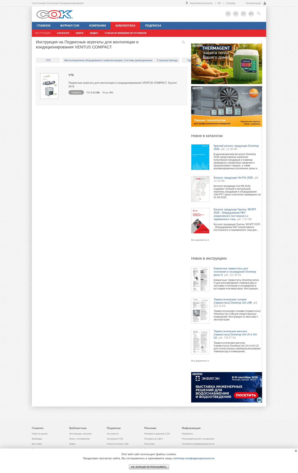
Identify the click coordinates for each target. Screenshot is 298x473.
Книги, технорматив (79, 439)
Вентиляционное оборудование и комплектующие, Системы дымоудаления (108, 60)
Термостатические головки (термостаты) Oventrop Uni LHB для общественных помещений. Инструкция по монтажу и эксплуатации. (237, 315)
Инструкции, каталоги (80, 433)
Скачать (76, 92)
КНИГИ (79, 33)
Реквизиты (187, 433)
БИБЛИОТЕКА (125, 25)
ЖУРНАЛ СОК (69, 25)
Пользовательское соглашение (198, 439)
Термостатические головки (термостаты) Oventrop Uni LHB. (233, 301)
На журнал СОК (115, 439)
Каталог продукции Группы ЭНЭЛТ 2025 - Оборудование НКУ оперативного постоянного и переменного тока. (235, 214)
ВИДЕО (94, 33)
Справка (230, 3)
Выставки (37, 444)
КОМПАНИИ (97, 25)
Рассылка (149, 444)
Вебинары (37, 439)
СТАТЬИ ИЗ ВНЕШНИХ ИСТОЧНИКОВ (125, 33)
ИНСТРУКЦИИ (42, 33)
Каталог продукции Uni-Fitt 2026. (234, 177)
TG (228, 13)
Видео (72, 444)
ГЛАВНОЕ (43, 25)
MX (251, 13)
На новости (113, 433)
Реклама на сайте (153, 439)
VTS (48, 60)
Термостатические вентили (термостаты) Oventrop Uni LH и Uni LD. (235, 334)
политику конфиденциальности (193, 458)
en (219, 3)
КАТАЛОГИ (63, 33)
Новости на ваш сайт (118, 444)
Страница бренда (167, 60)
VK (236, 13)
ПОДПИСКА (153, 25)
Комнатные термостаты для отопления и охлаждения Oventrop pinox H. (235, 271)
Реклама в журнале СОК (157, 433)
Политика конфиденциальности (198, 444)
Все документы (199, 240)
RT (243, 13)
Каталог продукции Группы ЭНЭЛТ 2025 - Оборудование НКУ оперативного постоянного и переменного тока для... (237, 227)
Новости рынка (39, 433)
